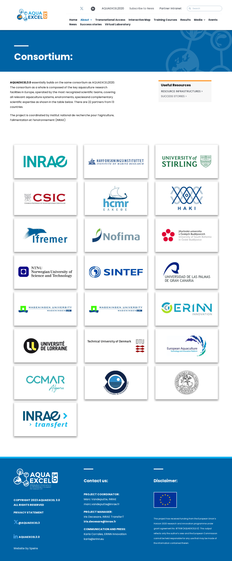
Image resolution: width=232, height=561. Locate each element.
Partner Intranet (170, 8)
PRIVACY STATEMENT (29, 512)
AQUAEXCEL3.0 (29, 537)
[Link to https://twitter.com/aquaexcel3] (82, 8)
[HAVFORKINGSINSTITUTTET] (116, 148)
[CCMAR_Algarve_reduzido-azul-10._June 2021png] (45, 371)
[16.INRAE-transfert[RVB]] (45, 410)
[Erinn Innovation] (186, 296)
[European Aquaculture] (186, 332)
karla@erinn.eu (94, 539)
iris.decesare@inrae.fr (100, 521)
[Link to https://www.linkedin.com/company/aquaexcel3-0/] (93, 9)
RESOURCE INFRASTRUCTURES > (182, 91)
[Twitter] (16, 522)
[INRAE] (45, 148)
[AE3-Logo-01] (32, 10)
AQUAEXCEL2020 (113, 8)
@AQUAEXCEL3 (29, 523)
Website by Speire (26, 548)
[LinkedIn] (16, 536)
